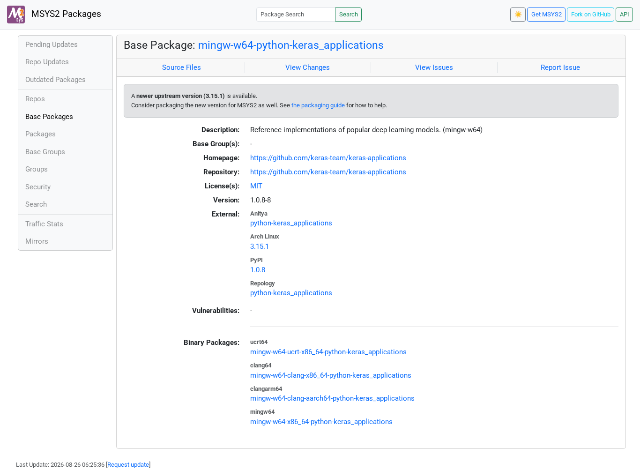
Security (38, 187)
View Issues (434, 67)
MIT (256, 186)
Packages (40, 134)
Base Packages (49, 116)
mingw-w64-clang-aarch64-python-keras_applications (332, 398)
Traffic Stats (44, 224)
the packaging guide (318, 105)
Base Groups (45, 152)
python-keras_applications (291, 223)
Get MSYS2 (546, 14)
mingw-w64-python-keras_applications (291, 45)
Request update (128, 464)
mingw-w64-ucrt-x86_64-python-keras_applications (328, 352)
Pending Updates (51, 44)
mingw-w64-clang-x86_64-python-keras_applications (330, 375)
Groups (36, 169)
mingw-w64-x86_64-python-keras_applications (321, 422)
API (624, 14)
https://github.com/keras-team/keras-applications (328, 158)
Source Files (181, 67)
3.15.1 (259, 246)
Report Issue (560, 67)
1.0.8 (257, 270)
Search (348, 14)
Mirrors (36, 241)
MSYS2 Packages (65, 14)
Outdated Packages (55, 79)
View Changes (307, 67)
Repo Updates (47, 62)
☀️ (518, 14)
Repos (35, 99)
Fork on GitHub (590, 14)
